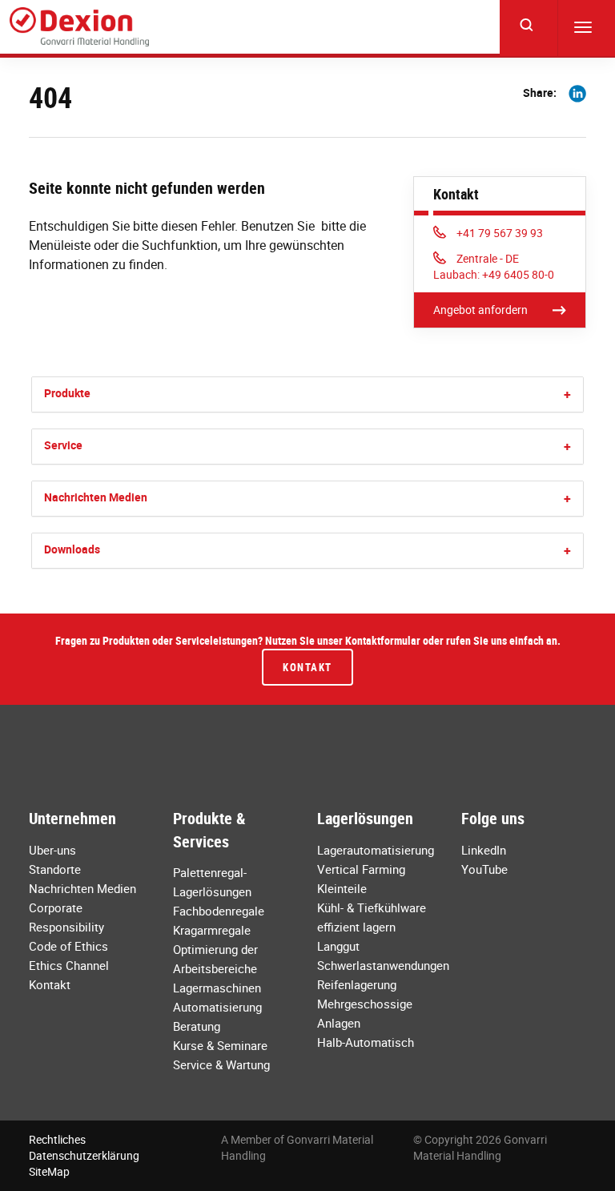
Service (63, 445)
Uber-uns (52, 850)
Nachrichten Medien (95, 497)
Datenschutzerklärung (84, 1155)
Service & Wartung (221, 1064)
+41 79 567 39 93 (499, 232)
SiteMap (49, 1171)
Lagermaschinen (217, 988)
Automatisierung (217, 1007)
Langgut (338, 946)
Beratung (196, 1026)
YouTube (484, 869)
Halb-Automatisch (365, 1042)
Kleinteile (342, 888)
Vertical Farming (361, 869)
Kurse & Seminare (220, 1045)
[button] (567, 394)
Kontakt (307, 667)
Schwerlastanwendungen (383, 965)
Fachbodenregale (218, 911)
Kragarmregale (212, 930)
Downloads (72, 549)
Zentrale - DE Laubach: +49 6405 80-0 (493, 266)
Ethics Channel (69, 965)
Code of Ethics (68, 946)
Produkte (67, 392)
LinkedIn (483, 850)
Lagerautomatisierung (375, 850)
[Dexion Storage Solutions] (79, 27)
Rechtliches (57, 1139)
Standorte (55, 869)
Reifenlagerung (356, 984)
